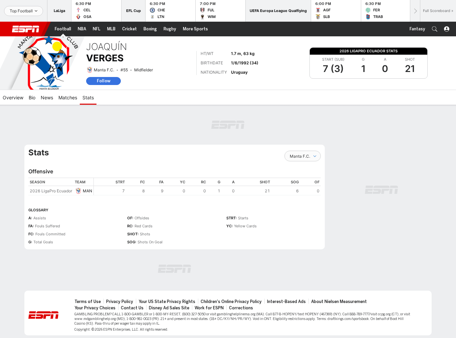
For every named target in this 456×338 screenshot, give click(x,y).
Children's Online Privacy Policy (231, 301)
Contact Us (132, 308)
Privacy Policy (119, 301)
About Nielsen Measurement (339, 301)
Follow (103, 80)
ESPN (25, 29)
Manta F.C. (104, 69)
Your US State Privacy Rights (167, 301)
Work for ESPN (209, 308)
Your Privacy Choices (95, 308)
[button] (434, 29)
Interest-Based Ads (286, 301)
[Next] (415, 11)
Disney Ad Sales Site (169, 308)
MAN (87, 190)
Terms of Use (87, 301)
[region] (207, 186)
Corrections (241, 308)
